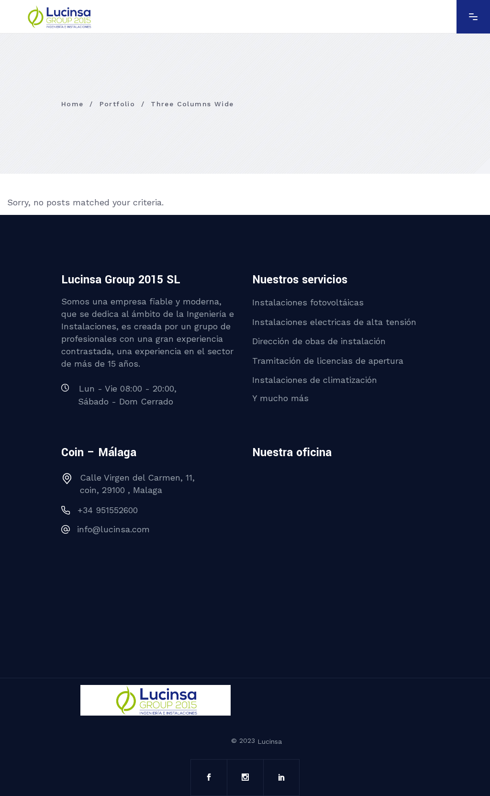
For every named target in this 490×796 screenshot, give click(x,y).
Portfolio (117, 104)
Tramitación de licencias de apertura (327, 360)
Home (72, 104)
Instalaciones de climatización (314, 380)
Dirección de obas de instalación (319, 341)
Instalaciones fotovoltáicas (308, 302)
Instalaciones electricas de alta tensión (334, 321)
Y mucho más (280, 397)
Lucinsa (269, 741)
